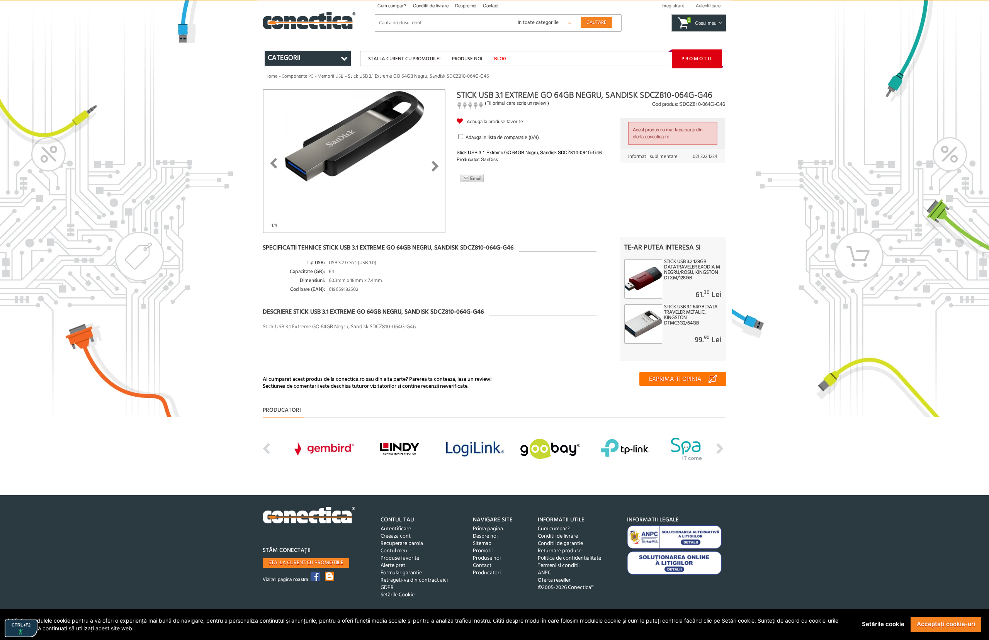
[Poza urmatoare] (435, 166)
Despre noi (465, 5)
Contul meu (394, 551)
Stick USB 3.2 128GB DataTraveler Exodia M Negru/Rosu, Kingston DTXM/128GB (692, 270)
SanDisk (489, 159)
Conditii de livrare (431, 5)
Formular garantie (401, 573)
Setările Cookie (398, 595)
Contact (490, 5)
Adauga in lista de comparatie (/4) (502, 138)
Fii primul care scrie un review (516, 103)
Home (271, 76)
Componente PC (297, 76)
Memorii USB (330, 76)
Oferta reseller (554, 580)
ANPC (544, 573)
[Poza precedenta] (273, 163)
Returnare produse (559, 551)
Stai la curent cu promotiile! (404, 59)
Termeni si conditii (558, 565)
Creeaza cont (396, 536)
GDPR (387, 587)
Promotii (696, 59)
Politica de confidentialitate (569, 558)
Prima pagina (488, 529)
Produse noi (467, 59)
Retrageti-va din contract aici (414, 580)
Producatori (487, 573)
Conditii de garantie (560, 543)
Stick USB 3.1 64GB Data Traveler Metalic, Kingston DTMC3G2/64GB (690, 315)
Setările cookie (883, 624)
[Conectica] (309, 516)
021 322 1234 (705, 157)
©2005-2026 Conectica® (565, 587)
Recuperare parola (402, 543)
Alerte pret (393, 565)
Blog (500, 59)
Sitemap (482, 543)
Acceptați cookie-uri (946, 624)
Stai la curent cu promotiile (305, 563)
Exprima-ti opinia (675, 379)
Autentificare (396, 529)
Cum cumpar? (391, 5)
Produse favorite (400, 558)
